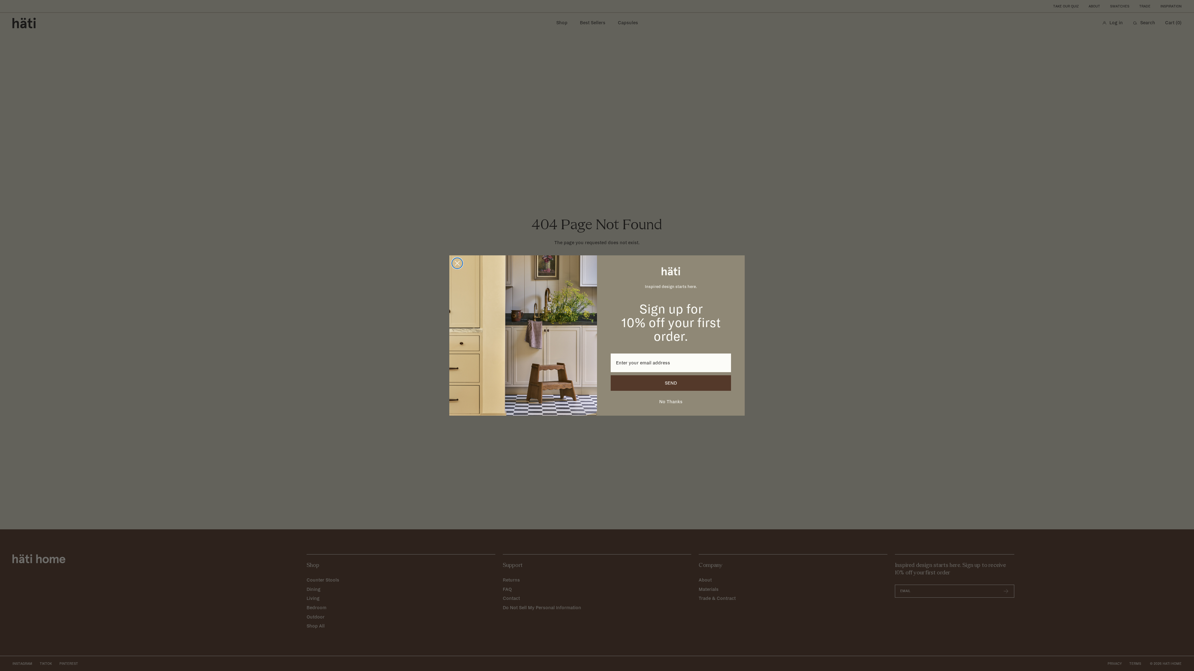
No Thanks (671, 401)
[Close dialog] (457, 263)
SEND (671, 383)
